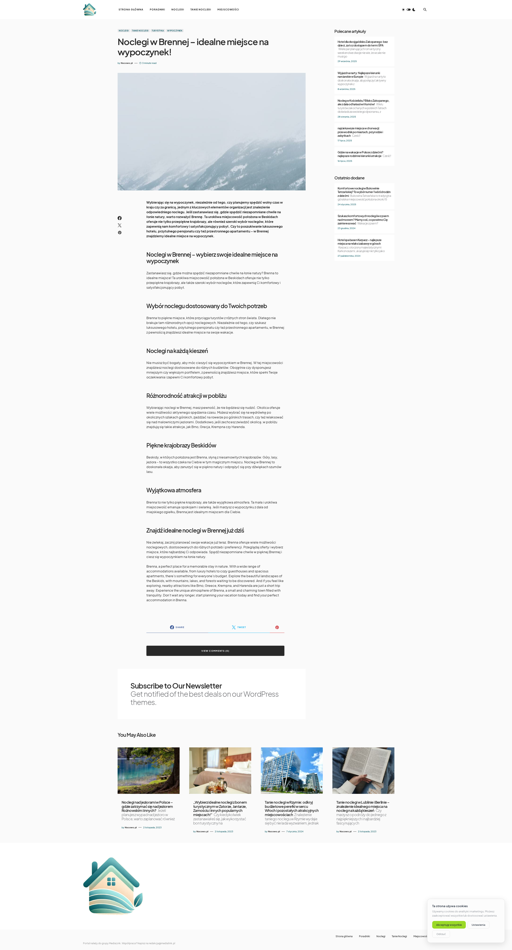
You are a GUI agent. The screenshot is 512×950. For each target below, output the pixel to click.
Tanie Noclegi (399, 936)
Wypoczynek (174, 30)
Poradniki (364, 936)
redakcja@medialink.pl (162, 943)
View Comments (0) (215, 650)
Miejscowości (421, 936)
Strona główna (344, 936)
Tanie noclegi (140, 30)
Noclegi (124, 30)
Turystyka (158, 30)
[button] (408, 9)
